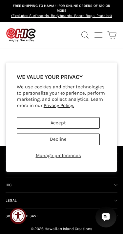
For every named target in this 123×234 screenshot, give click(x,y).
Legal (11, 200)
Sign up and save (22, 216)
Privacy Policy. (59, 105)
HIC (8, 185)
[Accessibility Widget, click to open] (18, 216)
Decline (58, 139)
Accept (58, 123)
